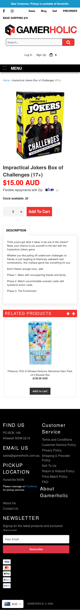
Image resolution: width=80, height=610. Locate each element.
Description (16, 230)
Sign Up (41, 55)
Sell (54, 11)
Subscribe (36, 549)
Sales (32, 11)
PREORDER (70, 11)
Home (6, 80)
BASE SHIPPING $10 (15, 18)
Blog (44, 11)
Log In (28, 55)
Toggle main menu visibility (5, 68)
